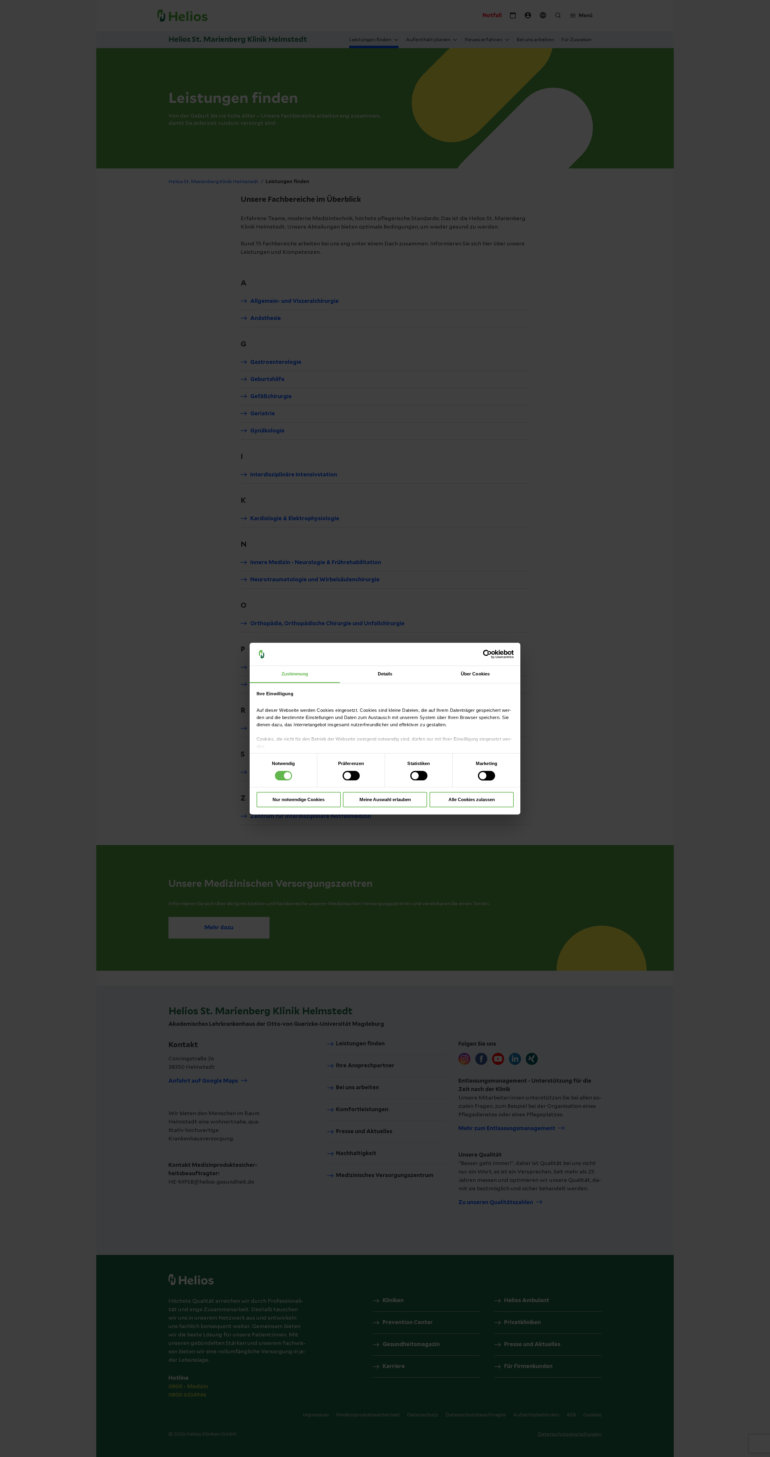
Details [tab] (385, 674)
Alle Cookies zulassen (471, 799)
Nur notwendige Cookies (299, 799)
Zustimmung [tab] (295, 674)
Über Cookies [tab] (475, 674)
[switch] (351, 775)
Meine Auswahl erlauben (385, 799)
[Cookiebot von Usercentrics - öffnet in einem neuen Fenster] (487, 654)
